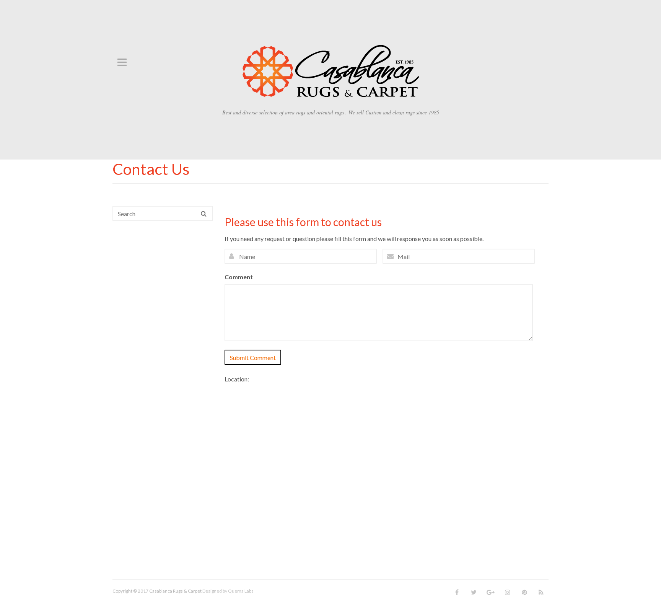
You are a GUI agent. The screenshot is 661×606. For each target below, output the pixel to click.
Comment (239, 276)
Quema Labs (241, 591)
